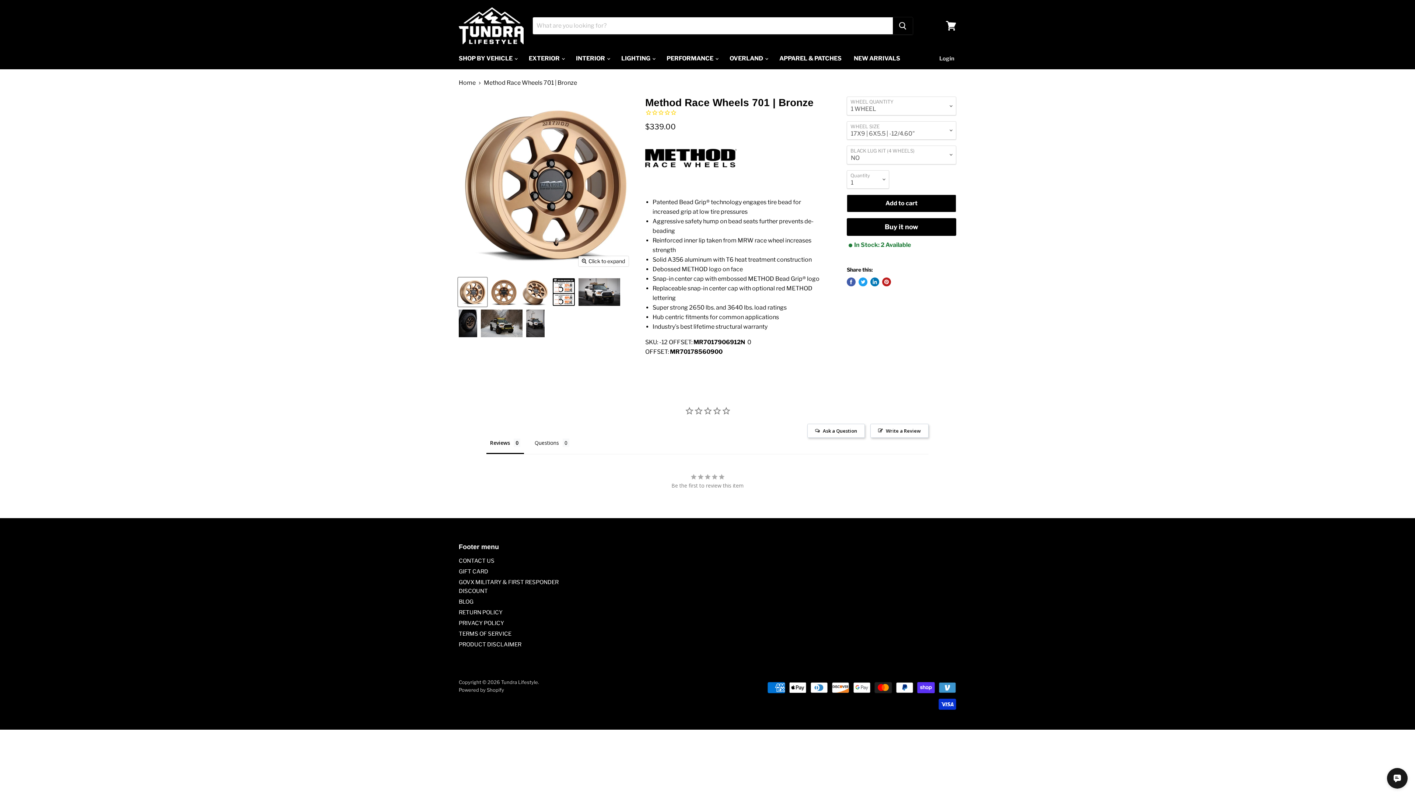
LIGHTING (636, 58)
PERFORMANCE (691, 58)
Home (467, 83)
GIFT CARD (473, 571)
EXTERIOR (545, 58)
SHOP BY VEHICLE (486, 58)
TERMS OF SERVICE (485, 634)
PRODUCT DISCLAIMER (490, 644)
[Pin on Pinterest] (886, 281)
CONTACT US (477, 561)
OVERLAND (747, 58)
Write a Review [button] (903, 430)
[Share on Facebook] (851, 281)
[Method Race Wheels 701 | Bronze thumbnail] (472, 292)
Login (946, 58)
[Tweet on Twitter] (863, 281)
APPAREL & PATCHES (810, 58)
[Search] (903, 25)
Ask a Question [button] (840, 430)
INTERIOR (591, 58)
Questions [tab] (547, 442)
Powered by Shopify (481, 690)
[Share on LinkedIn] (874, 281)
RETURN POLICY (481, 612)
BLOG (466, 601)
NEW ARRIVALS (877, 58)
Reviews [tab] (500, 442)
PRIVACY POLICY (481, 623)
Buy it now (901, 227)
